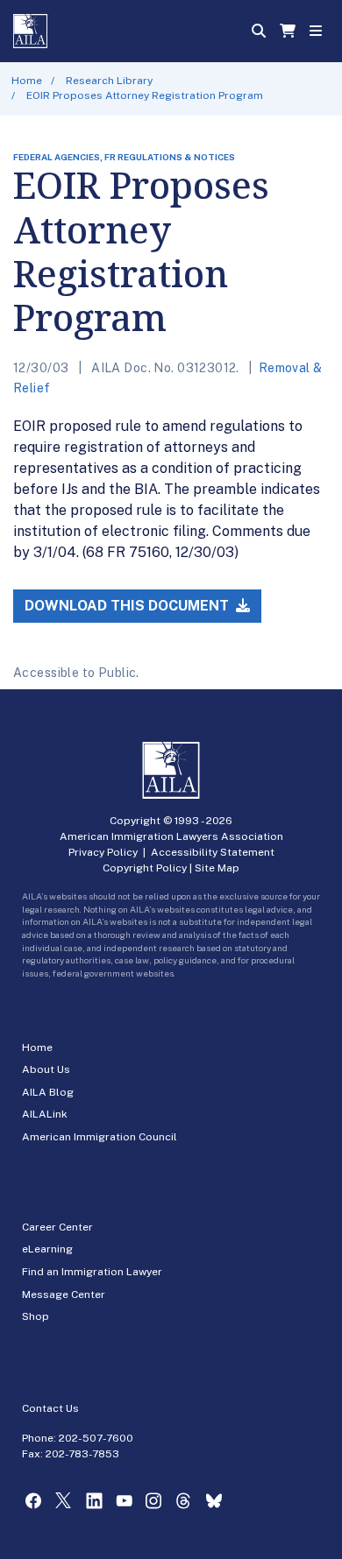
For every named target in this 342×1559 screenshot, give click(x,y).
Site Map (217, 868)
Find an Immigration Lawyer (92, 1272)
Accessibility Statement (212, 852)
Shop (35, 1316)
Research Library (109, 80)
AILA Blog (48, 1092)
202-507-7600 (96, 1438)
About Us (46, 1069)
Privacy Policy (103, 852)
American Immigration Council (99, 1137)
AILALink (45, 1114)
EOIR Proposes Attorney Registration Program (144, 95)
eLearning (47, 1249)
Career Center (57, 1227)
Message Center (63, 1294)
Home (26, 80)
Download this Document (128, 605)
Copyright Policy (145, 868)
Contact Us (50, 1408)
